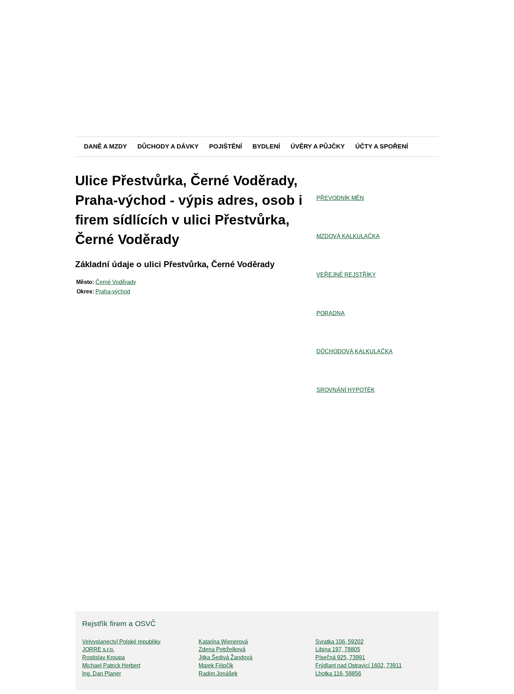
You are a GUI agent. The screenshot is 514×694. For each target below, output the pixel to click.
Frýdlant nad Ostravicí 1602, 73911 (358, 665)
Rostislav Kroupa (103, 657)
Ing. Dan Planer (101, 673)
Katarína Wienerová (223, 642)
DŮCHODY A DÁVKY (168, 146)
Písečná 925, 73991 (340, 657)
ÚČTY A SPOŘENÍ (381, 146)
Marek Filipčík (216, 665)
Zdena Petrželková (222, 649)
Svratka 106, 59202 (339, 642)
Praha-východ (112, 291)
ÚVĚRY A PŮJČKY (318, 146)
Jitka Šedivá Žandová (225, 657)
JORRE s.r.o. (98, 649)
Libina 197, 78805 (337, 649)
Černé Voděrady (115, 282)
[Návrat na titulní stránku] (257, 112)
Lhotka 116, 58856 (338, 673)
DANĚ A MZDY (105, 146)
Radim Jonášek (218, 673)
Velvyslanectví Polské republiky (121, 642)
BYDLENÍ (266, 146)
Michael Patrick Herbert (111, 665)
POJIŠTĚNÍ (225, 146)
